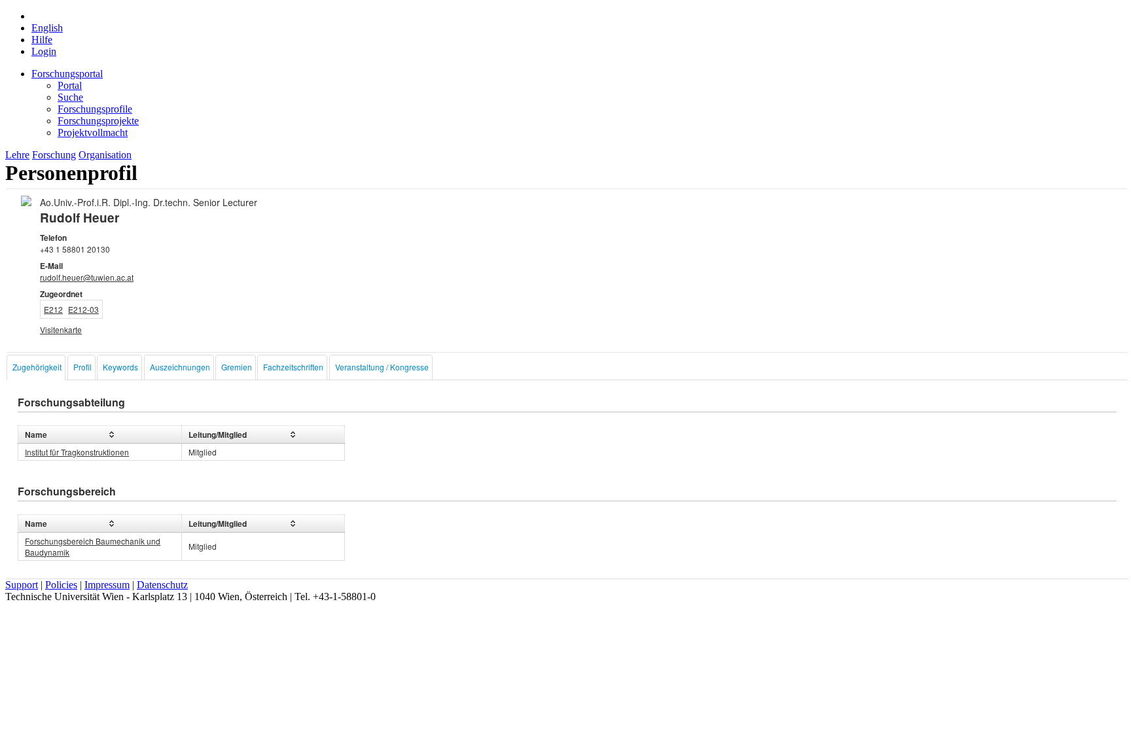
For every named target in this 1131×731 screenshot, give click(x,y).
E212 (53, 309)
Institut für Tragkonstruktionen (77, 451)
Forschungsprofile (95, 109)
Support (21, 584)
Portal (70, 85)
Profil (82, 366)
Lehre (17, 154)
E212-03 (83, 309)
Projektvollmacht (93, 132)
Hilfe (41, 39)
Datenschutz (162, 584)
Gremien (236, 366)
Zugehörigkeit (37, 366)
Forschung (54, 154)
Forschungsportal (67, 73)
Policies (61, 584)
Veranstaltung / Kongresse (382, 366)
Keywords (120, 366)
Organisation (105, 154)
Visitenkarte (61, 329)
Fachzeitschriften (293, 366)
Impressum (107, 584)
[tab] (36, 367)
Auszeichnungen (180, 366)
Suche (70, 97)
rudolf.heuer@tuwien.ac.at (87, 277)
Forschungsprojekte (98, 120)
